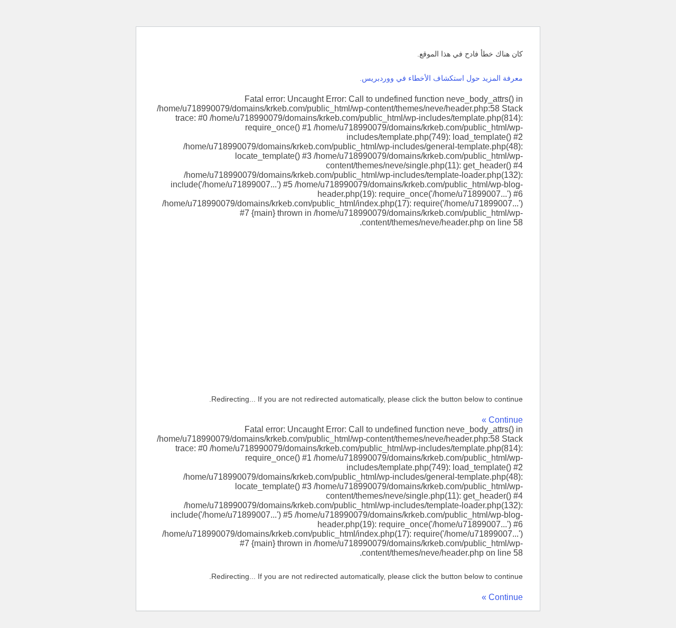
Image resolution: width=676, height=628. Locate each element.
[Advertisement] (338, 306)
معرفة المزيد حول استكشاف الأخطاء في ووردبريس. (441, 78)
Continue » (502, 419)
